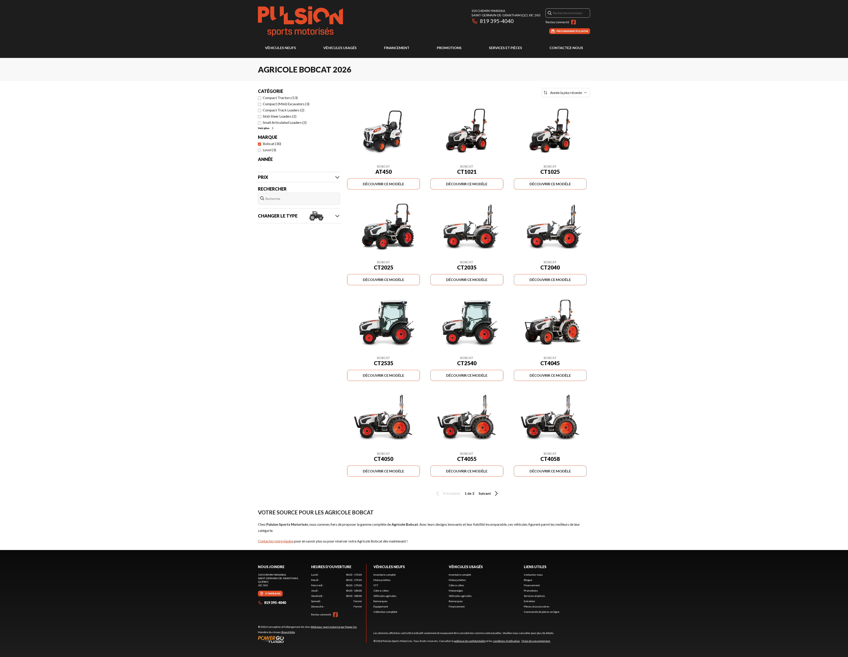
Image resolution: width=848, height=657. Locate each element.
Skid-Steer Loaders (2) (279, 116)
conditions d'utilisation (506, 641)
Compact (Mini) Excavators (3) (286, 104)
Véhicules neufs (280, 48)
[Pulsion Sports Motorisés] (300, 21)
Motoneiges (456, 590)
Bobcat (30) (272, 143)
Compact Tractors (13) (280, 97)
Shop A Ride (288, 632)
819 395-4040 (497, 21)
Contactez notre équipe (275, 541)
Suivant (485, 493)
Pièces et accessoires (536, 606)
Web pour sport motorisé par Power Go (334, 626)
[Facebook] (573, 22)
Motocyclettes (382, 580)
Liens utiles (535, 567)
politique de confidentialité (470, 641)
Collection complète (385, 611)
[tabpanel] (336, 590)
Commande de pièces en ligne (541, 611)
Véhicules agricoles (384, 596)
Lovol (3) (269, 150)
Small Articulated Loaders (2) (285, 122)
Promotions (449, 48)
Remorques (380, 601)
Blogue (528, 580)
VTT (375, 585)
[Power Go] (307, 639)
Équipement (380, 606)
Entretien (529, 601)
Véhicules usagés (340, 48)
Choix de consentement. (536, 641)
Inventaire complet (384, 574)
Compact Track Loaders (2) (283, 110)
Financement (396, 48)
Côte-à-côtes (381, 590)
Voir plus (263, 128)
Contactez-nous (566, 48)
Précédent (451, 493)
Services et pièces (505, 48)
